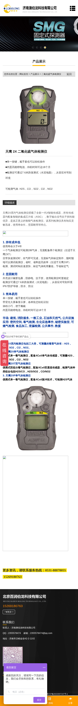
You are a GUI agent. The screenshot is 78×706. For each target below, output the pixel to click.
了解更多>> (9, 612)
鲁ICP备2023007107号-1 (57, 694)
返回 (69, 74)
